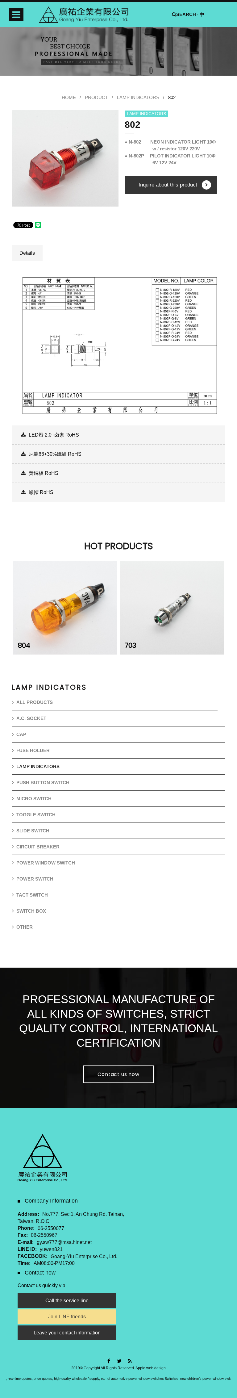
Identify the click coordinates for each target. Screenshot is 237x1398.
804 (24, 645)
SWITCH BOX (31, 911)
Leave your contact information (67, 1332)
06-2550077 (51, 1228)
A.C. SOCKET (31, 718)
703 (130, 645)
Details (27, 253)
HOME (69, 97)
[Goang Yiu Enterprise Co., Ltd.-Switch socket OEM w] (118, 51)
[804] (65, 608)
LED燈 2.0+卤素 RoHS (54, 434)
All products (34, 702)
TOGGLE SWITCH (36, 814)
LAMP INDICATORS (138, 97)
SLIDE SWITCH (32, 830)
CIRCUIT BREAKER (38, 846)
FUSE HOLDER (33, 750)
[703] (172, 608)
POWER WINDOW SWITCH (45, 862)
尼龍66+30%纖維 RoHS (55, 454)
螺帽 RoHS (41, 492)
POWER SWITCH (34, 878)
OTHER (24, 927)
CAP (21, 734)
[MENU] (16, 14)
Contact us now (118, 1074)
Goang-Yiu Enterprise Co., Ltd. (84, 1256)
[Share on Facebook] (109, 1361)
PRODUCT (96, 97)
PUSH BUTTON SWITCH (42, 782)
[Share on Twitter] (119, 1361)
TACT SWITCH (32, 895)
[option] (65, 158)
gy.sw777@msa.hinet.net (64, 1242)
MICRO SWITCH (34, 798)
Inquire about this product (168, 185)
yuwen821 (51, 1249)
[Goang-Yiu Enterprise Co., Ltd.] (83, 14)
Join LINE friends (67, 1316)
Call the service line (67, 1300)
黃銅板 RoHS (43, 473)
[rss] (130, 1361)
